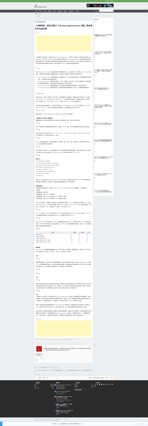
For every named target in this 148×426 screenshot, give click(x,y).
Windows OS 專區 (59, 393)
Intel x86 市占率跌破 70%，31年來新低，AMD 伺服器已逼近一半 (103, 157)
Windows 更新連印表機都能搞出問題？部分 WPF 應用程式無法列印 (103, 140)
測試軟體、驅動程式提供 (60, 388)
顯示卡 (44, 21)
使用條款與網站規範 (96, 377)
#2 (91, 346)
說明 (106, 377)
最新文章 (58, 382)
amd (39, 339)
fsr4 (51, 339)
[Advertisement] (63, 43)
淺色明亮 (39, 377)
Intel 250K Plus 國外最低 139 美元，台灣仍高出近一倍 (102, 174)
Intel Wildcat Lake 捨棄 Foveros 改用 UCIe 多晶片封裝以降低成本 (103, 123)
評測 (36, 21)
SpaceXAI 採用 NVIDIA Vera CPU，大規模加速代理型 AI (102, 88)
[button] (42, 11)
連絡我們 (90, 377)
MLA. (53, 388)
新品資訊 (57, 407)
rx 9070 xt (62, 339)
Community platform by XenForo (44, 418)
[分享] (90, 346)
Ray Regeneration (56, 339)
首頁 (108, 377)
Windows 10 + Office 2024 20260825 (63, 391)
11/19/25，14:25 (38, 33)
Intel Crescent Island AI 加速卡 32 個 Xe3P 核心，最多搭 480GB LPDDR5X (103, 53)
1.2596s (49, 420)
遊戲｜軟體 (40, 21)
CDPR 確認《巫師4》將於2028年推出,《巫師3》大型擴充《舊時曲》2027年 (103, 71)
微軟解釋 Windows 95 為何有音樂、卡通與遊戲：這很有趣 (103, 35)
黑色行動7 (71, 339)
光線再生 (66, 339)
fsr (42, 339)
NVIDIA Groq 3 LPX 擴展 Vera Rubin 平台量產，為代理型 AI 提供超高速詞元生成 (103, 106)
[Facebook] (113, 419)
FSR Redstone (46, 339)
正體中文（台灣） (46, 377)
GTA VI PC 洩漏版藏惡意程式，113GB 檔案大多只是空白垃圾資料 (103, 191)
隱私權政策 (102, 377)
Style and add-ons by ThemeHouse (62, 418)
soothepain (37, 32)
